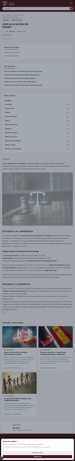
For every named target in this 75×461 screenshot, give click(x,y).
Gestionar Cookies (1, 458)
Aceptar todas (37, 456)
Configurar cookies (37, 452)
